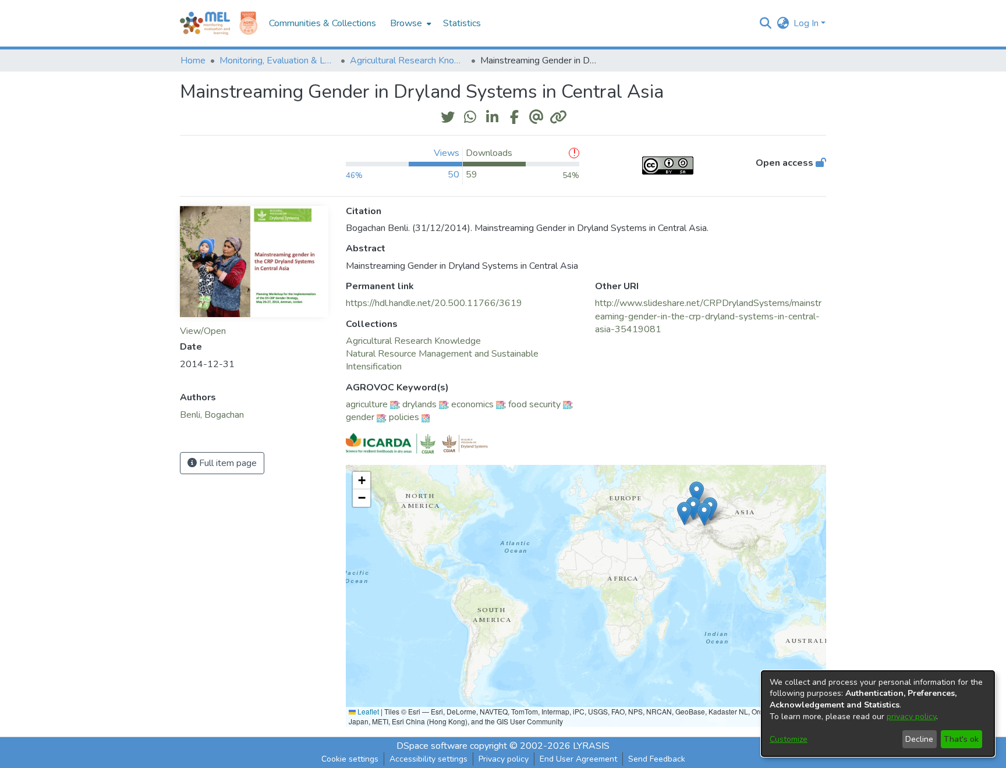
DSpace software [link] (431, 745)
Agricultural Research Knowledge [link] (408, 60)
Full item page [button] (227, 463)
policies (404, 417)
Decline (919, 739)
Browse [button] (406, 23)
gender (360, 417)
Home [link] (193, 60)
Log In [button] (807, 23)
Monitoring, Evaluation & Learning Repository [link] (277, 60)
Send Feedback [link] (656, 759)
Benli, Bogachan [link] (212, 414)
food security (534, 404)
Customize (788, 739)
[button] (765, 23)
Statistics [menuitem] (462, 23)
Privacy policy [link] (504, 759)
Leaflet (367, 711)
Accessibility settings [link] (428, 759)
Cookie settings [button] (349, 759)
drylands (419, 404)
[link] (413, 341)
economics (472, 404)
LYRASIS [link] (591, 745)
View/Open (203, 331)
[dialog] (877, 713)
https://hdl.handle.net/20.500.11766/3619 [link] (434, 303)
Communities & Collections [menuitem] (322, 23)
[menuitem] (409, 23)
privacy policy (911, 716)
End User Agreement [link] (578, 759)
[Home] (205, 23)
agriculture (367, 404)
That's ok (961, 739)
